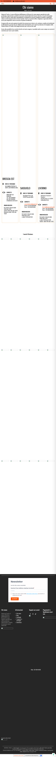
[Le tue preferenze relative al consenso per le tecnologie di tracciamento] (53, 754)
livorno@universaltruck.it (48, 207)
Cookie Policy (31, 750)
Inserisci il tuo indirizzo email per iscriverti (22, 588)
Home (25, 10)
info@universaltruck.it (20, 1)
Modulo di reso (26, 751)
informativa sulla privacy (32, 593)
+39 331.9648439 (7, 1)
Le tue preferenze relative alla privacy (31, 755)
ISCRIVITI (14, 599)
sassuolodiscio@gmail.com (30, 204)
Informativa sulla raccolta (18, 755)
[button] (54, 3)
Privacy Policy (25, 750)
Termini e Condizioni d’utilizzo (41, 750)
